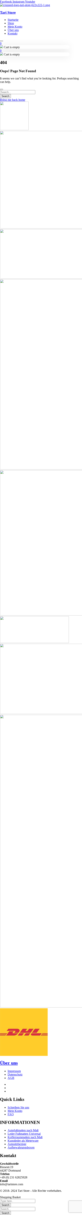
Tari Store (8, 12)
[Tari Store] (25, 5)
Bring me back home (12, 99)
